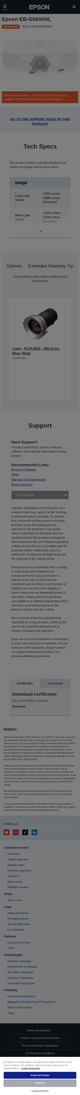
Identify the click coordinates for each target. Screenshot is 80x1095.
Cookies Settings (40, 1091)
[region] (40, 1075)
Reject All (40, 1083)
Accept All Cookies (40, 1075)
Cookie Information (30, 1068)
